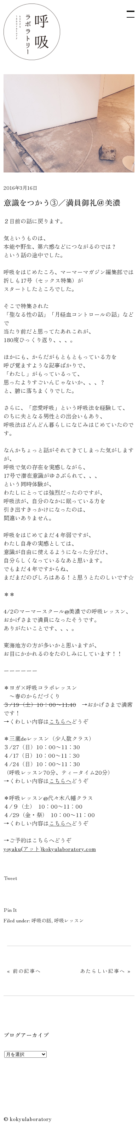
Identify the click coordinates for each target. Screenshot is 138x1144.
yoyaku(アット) (23, 848)
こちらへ (60, 721)
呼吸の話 (41, 920)
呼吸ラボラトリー (32, 32)
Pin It (10, 909)
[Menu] (127, 11)
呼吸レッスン (69, 920)
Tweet (10, 877)
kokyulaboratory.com (69, 848)
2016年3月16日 (21, 187)
